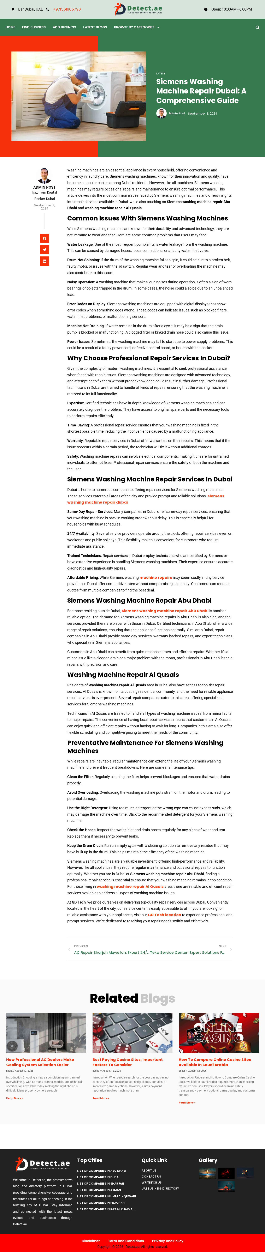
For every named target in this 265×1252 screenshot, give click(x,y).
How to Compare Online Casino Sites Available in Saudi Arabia (215, 1062)
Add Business (64, 27)
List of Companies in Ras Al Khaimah (106, 1209)
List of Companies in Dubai (98, 1177)
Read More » (14, 1098)
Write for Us (152, 1182)
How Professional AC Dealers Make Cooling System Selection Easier (40, 1062)
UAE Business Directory (160, 1188)
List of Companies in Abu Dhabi (101, 1171)
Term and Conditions (126, 1241)
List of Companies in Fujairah (101, 1203)
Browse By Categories (134, 27)
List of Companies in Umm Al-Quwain (106, 1196)
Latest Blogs (95, 27)
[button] (257, 27)
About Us (149, 1170)
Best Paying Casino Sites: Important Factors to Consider (128, 1062)
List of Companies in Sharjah (100, 1183)
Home (10, 27)
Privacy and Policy (167, 1241)
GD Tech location (164, 914)
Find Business (34, 27)
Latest (160, 73)
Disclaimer (91, 1241)
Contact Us (151, 1176)
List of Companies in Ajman (99, 1190)
